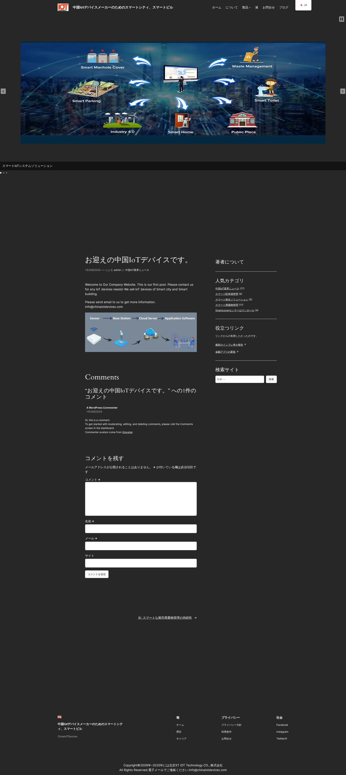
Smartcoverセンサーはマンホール (234, 310)
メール (91, 538)
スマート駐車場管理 (226, 293)
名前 (89, 521)
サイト (89, 555)
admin (117, 269)
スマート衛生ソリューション (231, 299)
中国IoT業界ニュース (137, 269)
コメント (92, 479)
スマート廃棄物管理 (226, 304)
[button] (3, 91)
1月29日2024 (93, 269)
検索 (271, 379)
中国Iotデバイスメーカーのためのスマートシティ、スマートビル (123, 7)
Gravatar (127, 432)
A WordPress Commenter (102, 407)
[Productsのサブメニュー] (250, 7)
